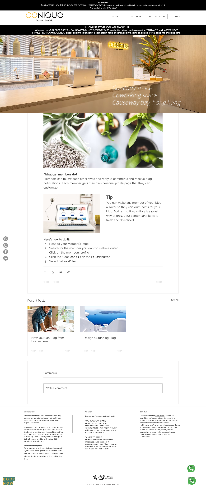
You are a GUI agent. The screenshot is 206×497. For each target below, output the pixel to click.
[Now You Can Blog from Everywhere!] (51, 319)
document (159, 416)
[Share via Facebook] (45, 271)
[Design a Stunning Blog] (103, 319)
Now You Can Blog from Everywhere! (47, 339)
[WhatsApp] (5, 238)
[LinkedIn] (5, 258)
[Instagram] (5, 245)
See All (175, 300)
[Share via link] (68, 271)
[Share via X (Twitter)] (52, 271)
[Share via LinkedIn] (60, 271)
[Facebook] (5, 251)
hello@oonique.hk (99, 423)
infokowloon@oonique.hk (102, 439)
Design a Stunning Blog (100, 337)
